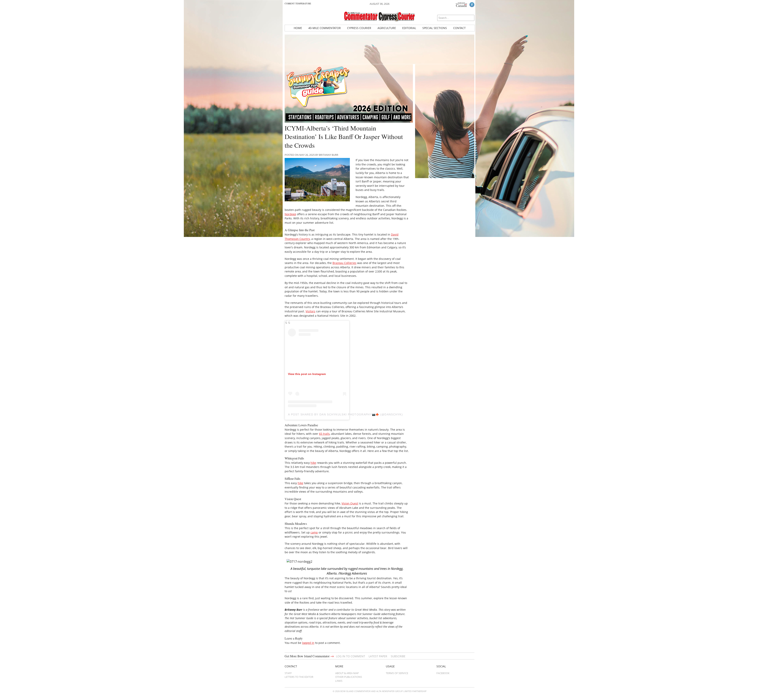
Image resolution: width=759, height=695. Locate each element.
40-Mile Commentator (324, 28)
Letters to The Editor (299, 677)
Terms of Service (397, 673)
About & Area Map (347, 673)
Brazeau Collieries (344, 263)
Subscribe (398, 656)
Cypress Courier (359, 28)
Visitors (310, 311)
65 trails (324, 434)
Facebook (442, 673)
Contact (459, 28)
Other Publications (348, 677)
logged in (308, 643)
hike (313, 463)
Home (298, 28)
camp (314, 532)
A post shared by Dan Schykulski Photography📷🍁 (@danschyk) (345, 414)
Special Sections (434, 28)
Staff (288, 673)
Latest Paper (378, 656)
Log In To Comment (350, 656)
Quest (354, 503)
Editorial (409, 28)
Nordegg (290, 214)
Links (338, 681)
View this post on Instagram (307, 374)
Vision (346, 503)
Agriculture (387, 28)
